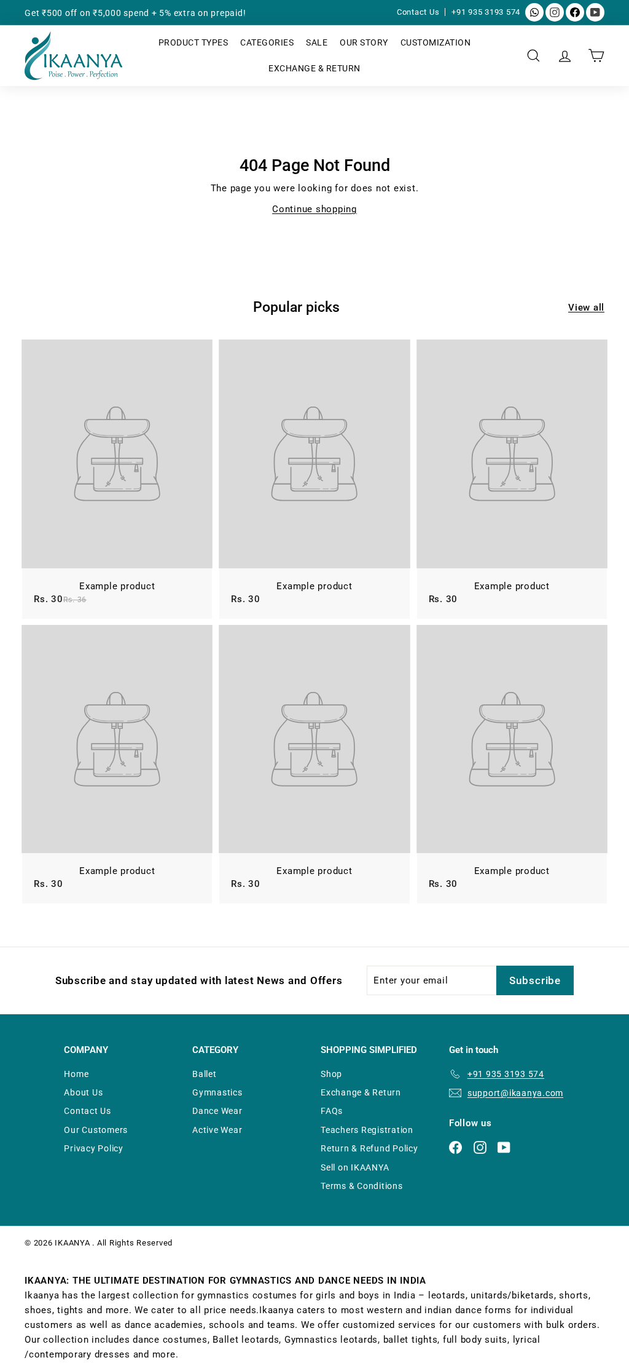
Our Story (364, 42)
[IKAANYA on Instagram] (554, 12)
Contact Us (419, 12)
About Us (83, 1092)
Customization (435, 42)
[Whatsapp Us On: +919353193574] (534, 12)
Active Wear (217, 1130)
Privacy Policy (93, 1148)
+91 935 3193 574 (485, 12)
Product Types (193, 42)
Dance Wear (217, 1111)
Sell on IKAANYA (355, 1167)
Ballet (204, 1074)
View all (586, 307)
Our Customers (96, 1130)
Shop (331, 1074)
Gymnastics (217, 1092)
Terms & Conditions (362, 1186)
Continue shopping (314, 209)
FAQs (332, 1111)
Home (76, 1074)
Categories (267, 42)
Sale (316, 42)
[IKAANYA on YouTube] (595, 12)
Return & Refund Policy (369, 1148)
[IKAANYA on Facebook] (575, 12)
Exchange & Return (314, 68)
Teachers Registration (367, 1130)
